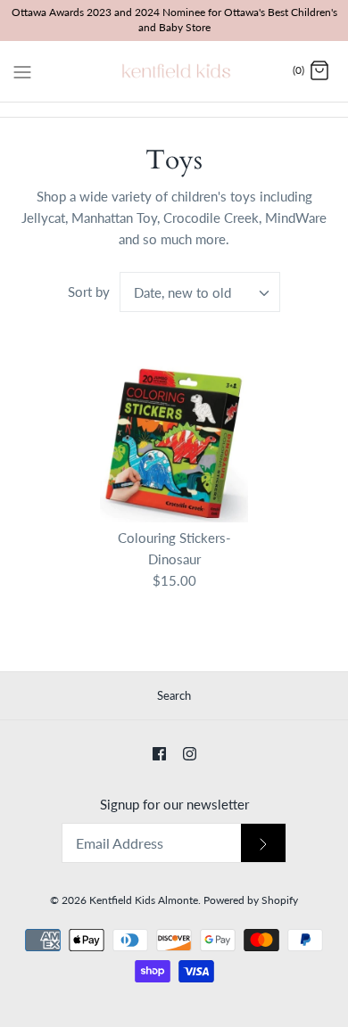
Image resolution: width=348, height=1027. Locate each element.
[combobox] (200, 292)
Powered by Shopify (250, 900)
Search (174, 695)
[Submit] (263, 843)
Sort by (89, 291)
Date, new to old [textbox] (182, 292)
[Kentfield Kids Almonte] (174, 71)
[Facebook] (159, 753)
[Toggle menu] (22, 70)
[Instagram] (189, 753)
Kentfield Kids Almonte (143, 900)
